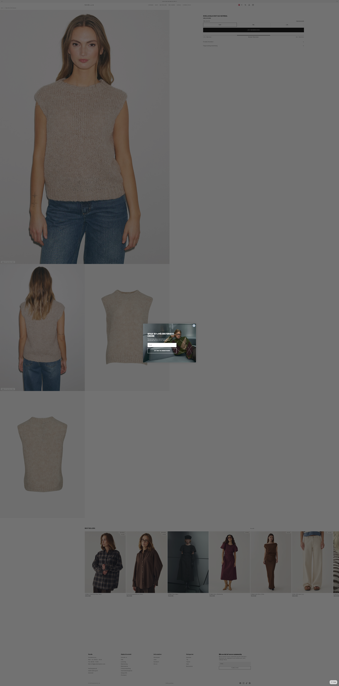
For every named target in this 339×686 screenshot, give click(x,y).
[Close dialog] (194, 325)
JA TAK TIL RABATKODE (162, 350)
